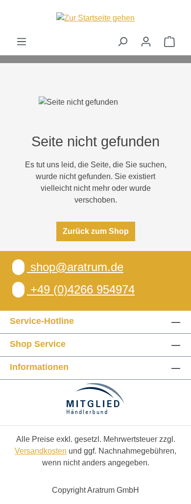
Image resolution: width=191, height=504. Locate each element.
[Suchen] (122, 41)
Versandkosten (41, 451)
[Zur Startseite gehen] (95, 18)
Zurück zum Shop (96, 231)
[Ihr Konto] (146, 41)
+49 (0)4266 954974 (81, 289)
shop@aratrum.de (75, 267)
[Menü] (21, 41)
